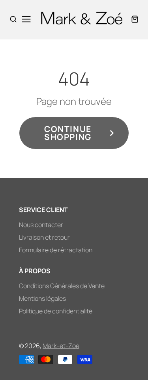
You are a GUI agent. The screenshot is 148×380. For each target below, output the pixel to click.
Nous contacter (41, 224)
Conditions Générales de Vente (62, 285)
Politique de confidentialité (55, 311)
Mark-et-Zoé (61, 345)
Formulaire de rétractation (55, 250)
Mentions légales (42, 298)
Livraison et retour (44, 237)
